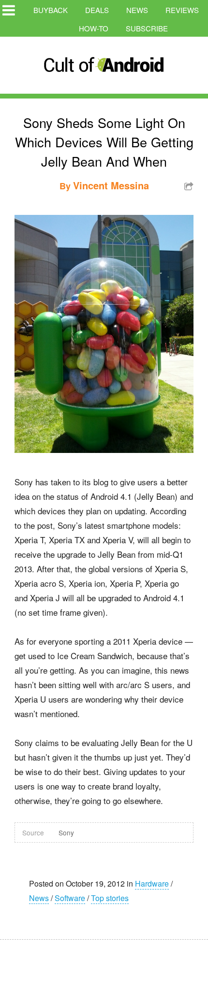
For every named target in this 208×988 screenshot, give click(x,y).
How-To (93, 28)
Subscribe (147, 28)
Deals (97, 10)
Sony (66, 832)
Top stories (110, 897)
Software (70, 897)
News (137, 10)
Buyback (50, 10)
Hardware (152, 883)
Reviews (182, 10)
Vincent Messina (111, 185)
